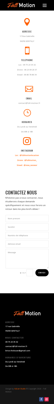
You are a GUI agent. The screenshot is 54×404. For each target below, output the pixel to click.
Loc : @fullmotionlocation (27, 155)
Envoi (42, 272)
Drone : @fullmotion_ (27, 160)
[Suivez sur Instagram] (46, 399)
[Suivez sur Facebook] (41, 399)
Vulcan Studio (20, 388)
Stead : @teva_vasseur (27, 165)
